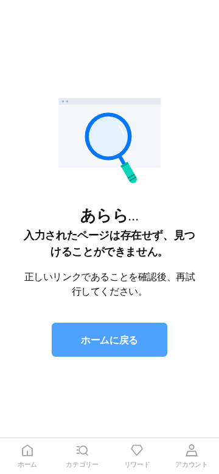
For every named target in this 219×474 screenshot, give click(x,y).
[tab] (27, 456)
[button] (109, 340)
